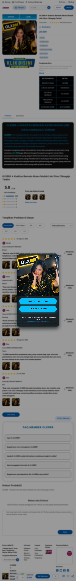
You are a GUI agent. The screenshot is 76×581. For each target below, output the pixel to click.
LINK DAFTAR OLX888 (38, 301)
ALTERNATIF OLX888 (38, 309)
